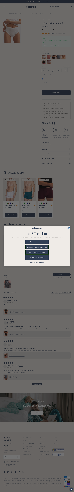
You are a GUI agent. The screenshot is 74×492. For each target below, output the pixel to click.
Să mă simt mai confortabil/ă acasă (37, 247)
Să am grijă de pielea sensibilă (37, 252)
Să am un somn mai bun (37, 242)
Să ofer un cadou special (37, 257)
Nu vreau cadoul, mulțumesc (37, 262)
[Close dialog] (68, 227)
